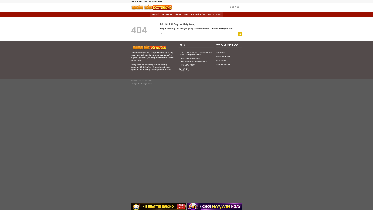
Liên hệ (141, 81)
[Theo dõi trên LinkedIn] (235, 7)
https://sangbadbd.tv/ (193, 58)
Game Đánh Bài (167, 14)
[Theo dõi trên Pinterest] (233, 7)
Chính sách (149, 81)
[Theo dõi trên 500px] (187, 69)
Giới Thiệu (134, 81)
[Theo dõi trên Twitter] (230, 7)
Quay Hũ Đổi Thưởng (198, 14)
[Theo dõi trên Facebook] (228, 7)
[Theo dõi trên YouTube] (238, 7)
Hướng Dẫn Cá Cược (214, 14)
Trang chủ (155, 14)
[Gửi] (240, 34)
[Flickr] (240, 7)
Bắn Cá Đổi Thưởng (181, 14)
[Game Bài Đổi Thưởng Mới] (158, 7)
